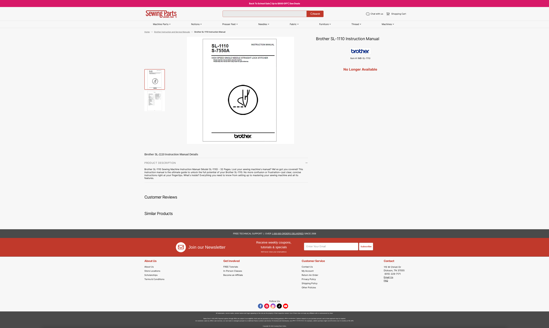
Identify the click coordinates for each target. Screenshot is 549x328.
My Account (308, 271)
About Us (149, 266)
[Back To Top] (545, 324)
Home (147, 32)
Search (316, 14)
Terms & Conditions (154, 279)
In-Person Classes (232, 271)
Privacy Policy (309, 279)
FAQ (386, 280)
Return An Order (310, 275)
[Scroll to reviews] (360, 45)
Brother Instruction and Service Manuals (172, 32)
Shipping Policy (309, 283)
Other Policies (309, 287)
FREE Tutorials (230, 266)
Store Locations (152, 271)
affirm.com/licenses (298, 321)
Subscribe (366, 246)
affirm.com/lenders (290, 318)
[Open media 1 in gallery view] (301, 43)
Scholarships (151, 275)
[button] (395, 14)
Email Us (388, 277)
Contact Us (307, 266)
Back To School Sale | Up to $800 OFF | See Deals (274, 3)
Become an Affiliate (233, 275)
